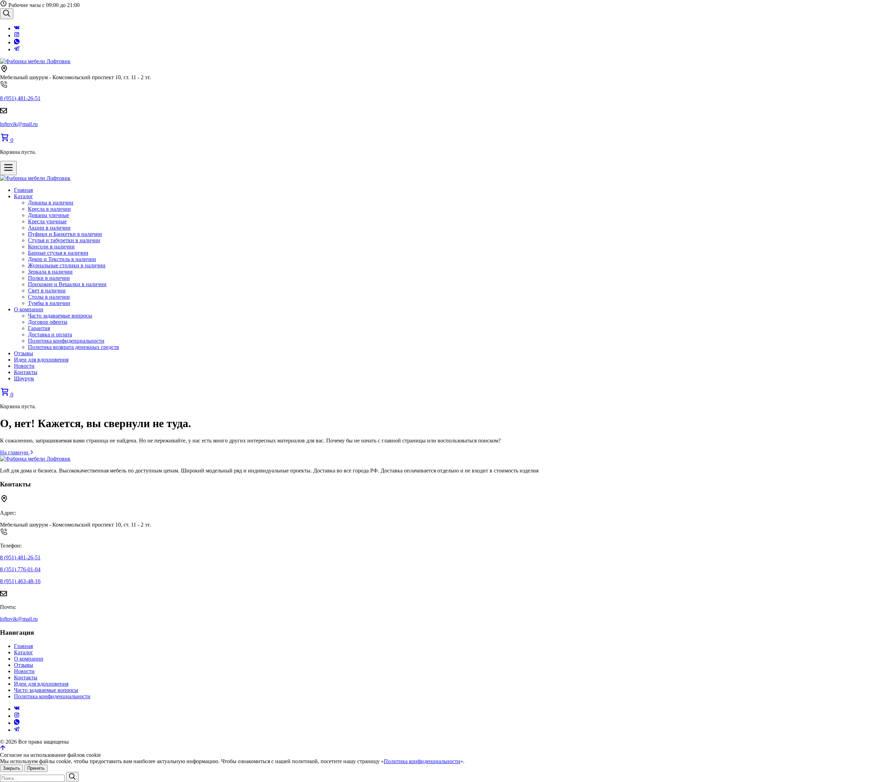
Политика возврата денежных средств (73, 347)
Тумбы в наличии (49, 303)
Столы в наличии (49, 297)
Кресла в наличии (49, 209)
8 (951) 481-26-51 (20, 98)
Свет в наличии (47, 290)
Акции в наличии (49, 228)
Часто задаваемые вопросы (60, 316)
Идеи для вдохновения (41, 360)
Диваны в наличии (50, 203)
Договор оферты (47, 322)
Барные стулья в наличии (58, 253)
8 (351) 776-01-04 (20, 569)
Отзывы (23, 353)
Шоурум (24, 378)
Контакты (25, 372)
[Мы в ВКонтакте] (17, 28)
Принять (36, 768)
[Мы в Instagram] (17, 35)
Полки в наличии (49, 278)
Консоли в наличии (51, 247)
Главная (23, 190)
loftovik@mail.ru (19, 124)
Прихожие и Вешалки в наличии (67, 284)
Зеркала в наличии (50, 272)
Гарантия (39, 328)
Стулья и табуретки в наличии (64, 240)
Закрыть (11, 768)
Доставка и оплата (50, 334)
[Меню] (8, 168)
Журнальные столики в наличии (66, 265)
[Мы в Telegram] (17, 49)
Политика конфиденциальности (66, 341)
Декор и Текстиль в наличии (62, 259)
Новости (24, 366)
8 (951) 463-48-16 (20, 581)
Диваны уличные (48, 215)
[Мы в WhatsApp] (17, 42)
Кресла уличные (47, 221)
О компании (28, 309)
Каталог (23, 196)
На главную (15, 452)
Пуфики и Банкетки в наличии (65, 234)
